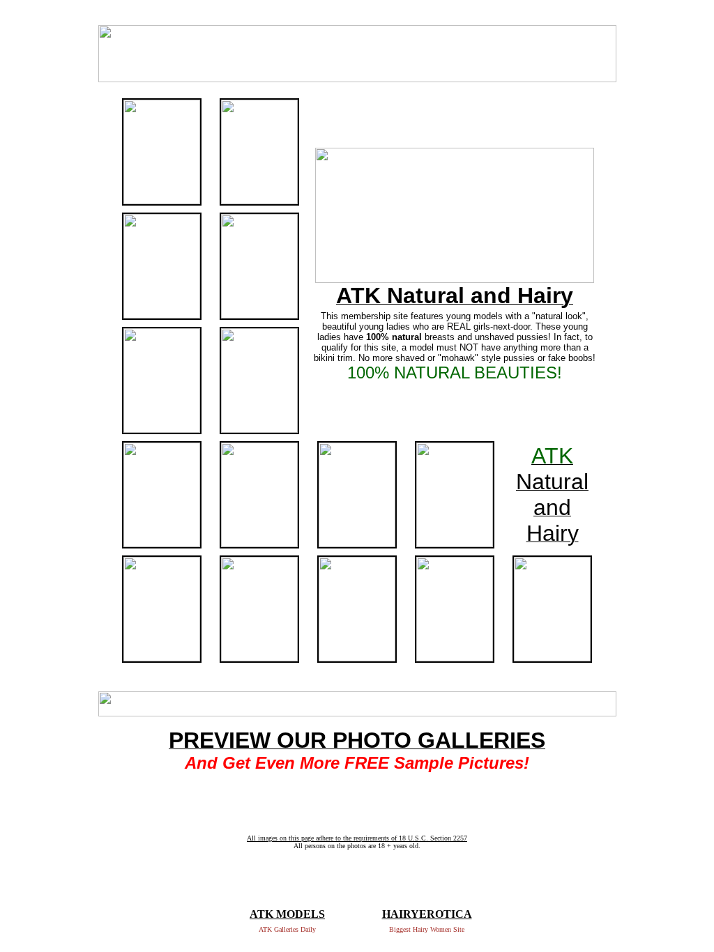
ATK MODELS (287, 914)
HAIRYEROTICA (427, 914)
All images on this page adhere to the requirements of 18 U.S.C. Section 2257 (357, 838)
